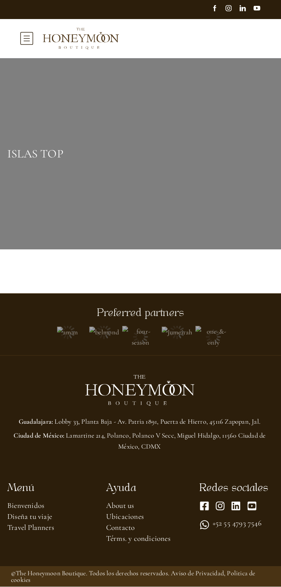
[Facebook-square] (204, 506)
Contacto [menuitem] (120, 527)
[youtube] (260, 9)
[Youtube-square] (252, 506)
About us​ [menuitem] (120, 505)
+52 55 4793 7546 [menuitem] (237, 524)
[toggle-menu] (27, 38)
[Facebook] (218, 9)
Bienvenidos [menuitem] (25, 505)
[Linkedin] (236, 506)
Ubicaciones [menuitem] (125, 516)
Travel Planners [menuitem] (30, 527)
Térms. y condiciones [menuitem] (138, 538)
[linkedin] (246, 9)
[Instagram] (232, 9)
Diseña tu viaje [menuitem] (29, 516)
